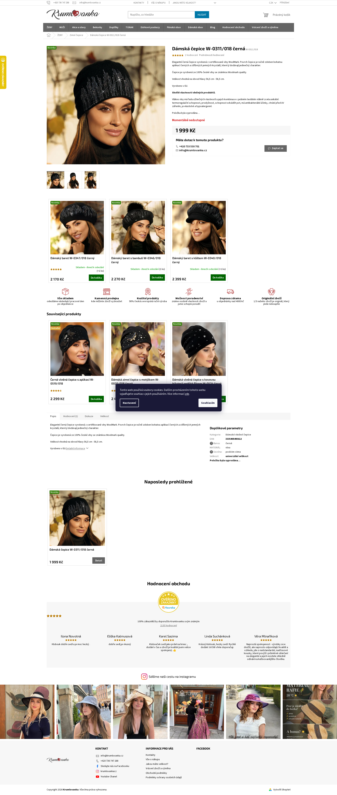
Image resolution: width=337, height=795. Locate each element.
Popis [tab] (53, 416)
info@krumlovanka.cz (193, 150)
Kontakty (139, 2)
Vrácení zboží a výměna (158, 768)
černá (229, 443)
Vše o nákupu (158, 2)
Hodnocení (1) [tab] (70, 416)
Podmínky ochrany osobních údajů (164, 777)
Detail (98, 560)
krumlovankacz (109, 771)
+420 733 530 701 (189, 146)
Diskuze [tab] (89, 416)
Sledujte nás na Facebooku (115, 766)
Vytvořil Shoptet (281, 789)
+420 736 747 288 (109, 761)
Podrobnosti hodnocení (211, 55)
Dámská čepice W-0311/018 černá (72, 549)
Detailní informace (75, 448)
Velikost (104, 416)
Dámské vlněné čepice (238, 434)
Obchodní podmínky (156, 773)
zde (187, 394)
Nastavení (129, 403)
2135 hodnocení (168, 625)
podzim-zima (233, 452)
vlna (228, 447)
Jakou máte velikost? (184, 2)
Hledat (202, 14)
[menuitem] (49, 27)
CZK (271, 2)
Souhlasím (208, 403)
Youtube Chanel (109, 776)
